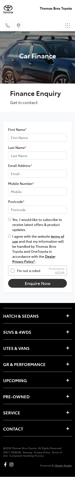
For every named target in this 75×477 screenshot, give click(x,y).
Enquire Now (37, 283)
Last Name (17, 147)
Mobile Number (21, 183)
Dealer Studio (63, 465)
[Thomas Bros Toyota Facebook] (6, 464)
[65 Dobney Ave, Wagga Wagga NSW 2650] (18, 25)
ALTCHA (59, 272)
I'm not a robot (28, 270)
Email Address (20, 165)
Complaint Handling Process (26, 455)
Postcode (16, 201)
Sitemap (27, 452)
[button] (67, 25)
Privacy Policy (42, 452)
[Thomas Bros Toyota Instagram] (12, 464)
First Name (17, 129)
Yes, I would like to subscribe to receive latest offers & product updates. (37, 224)
